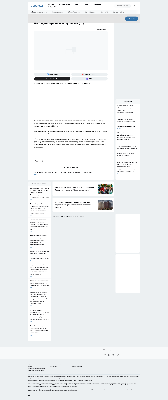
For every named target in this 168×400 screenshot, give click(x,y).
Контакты (74, 364)
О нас (51, 362)
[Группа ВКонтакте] (52, 74)
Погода (86, 5)
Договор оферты (54, 366)
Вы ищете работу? (119, 12)
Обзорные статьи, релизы (56, 364)
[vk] (36, 161)
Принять (132, 19)
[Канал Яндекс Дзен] (52, 78)
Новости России (64, 5)
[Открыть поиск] (135, 6)
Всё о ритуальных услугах (39, 12)
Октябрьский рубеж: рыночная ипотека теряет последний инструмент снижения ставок (63, 173)
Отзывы (30, 366)
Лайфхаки (97, 5)
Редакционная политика (78, 362)
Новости (51, 5)
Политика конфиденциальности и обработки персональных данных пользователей (36, 370)
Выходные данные (32, 362)
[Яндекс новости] (89, 74)
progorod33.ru (80, 380)
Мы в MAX (104, 12)
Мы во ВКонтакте (90, 12)
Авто (77, 5)
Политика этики (32, 364)
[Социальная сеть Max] (89, 78)
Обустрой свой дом (74, 12)
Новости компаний (77, 366)
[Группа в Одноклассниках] (109, 354)
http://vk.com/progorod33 (34, 384)
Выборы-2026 (52, 7)
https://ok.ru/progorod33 (47, 384)
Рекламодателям (57, 12)
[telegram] (43, 161)
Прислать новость (122, 6)
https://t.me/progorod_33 (60, 384)
